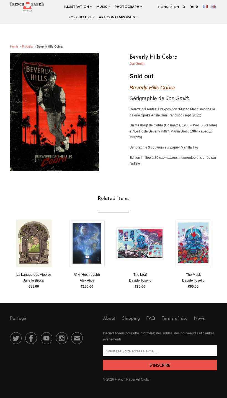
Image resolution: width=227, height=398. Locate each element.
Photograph (127, 6)
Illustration (77, 6)
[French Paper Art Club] (27, 6)
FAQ (150, 318)
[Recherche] (184, 6)
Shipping (131, 318)
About (109, 318)
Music (102, 6)
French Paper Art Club (131, 379)
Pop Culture (80, 17)
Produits (27, 46)
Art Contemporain (117, 17)
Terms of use (174, 318)
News (199, 318)
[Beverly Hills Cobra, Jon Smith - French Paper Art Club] (54, 112)
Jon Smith (137, 64)
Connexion (168, 7)
